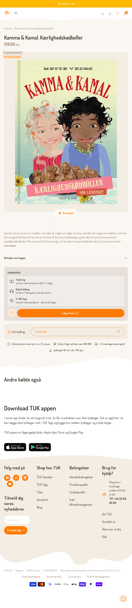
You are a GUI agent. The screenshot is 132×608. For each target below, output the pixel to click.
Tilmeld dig (14, 530)
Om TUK (107, 514)
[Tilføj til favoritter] (12, 313)
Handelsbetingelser (81, 477)
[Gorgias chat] (123, 599)
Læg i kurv (68, 313)
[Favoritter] (117, 13)
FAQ (104, 537)
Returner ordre (111, 529)
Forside (8, 28)
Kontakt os (108, 522)
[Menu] (16, 13)
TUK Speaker (45, 477)
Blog (39, 507)
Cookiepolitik (77, 492)
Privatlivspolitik (78, 485)
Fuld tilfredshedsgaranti (98, 576)
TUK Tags (42, 485)
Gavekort (42, 500)
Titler (40, 492)
